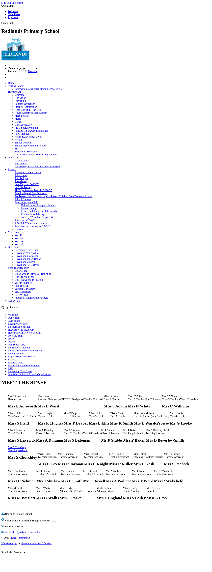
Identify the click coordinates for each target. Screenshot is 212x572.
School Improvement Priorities (30, 145)
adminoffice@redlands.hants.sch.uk (23, 532)
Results (18, 139)
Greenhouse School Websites (36, 543)
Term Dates (14, 14)
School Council (23, 142)
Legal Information (20, 537)
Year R (18, 235)
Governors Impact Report (28, 258)
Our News (13, 157)
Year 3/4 (19, 241)
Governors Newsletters (27, 264)
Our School (14, 91)
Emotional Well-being (32, 214)
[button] (15, 23)
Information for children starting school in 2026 (39, 88)
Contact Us (14, 300)
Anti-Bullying (22, 178)
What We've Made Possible (29, 279)
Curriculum (20, 100)
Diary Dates (21, 160)
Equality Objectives (25, 103)
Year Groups (14, 232)
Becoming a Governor (26, 250)
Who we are (21, 270)
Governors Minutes (25, 261)
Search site (7, 552)
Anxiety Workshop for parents (37, 217)
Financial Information (26, 106)
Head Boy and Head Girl (28, 109)
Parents (12, 169)
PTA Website (21, 294)
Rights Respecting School (28, 136)
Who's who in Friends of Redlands (33, 273)
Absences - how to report (28, 172)
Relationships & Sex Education (31, 193)
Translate (32, 71)
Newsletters (21, 163)
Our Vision (20, 97)
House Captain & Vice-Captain (31, 112)
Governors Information (27, 256)
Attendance (20, 181)
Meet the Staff (22, 115)
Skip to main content (12, 2)
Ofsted (18, 121)
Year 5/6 (19, 244)
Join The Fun (21, 285)
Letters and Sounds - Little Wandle (39, 211)
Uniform (19, 229)
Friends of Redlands (18, 267)
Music (18, 118)
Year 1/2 (19, 238)
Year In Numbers (23, 282)
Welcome (13, 11)
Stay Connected (23, 291)
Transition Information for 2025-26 (33, 226)
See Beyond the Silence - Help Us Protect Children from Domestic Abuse (53, 196)
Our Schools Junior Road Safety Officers (36, 154)
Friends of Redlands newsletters (31, 297)
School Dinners (23, 199)
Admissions (21, 175)
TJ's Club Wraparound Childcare (32, 223)
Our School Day (23, 124)
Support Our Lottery (25, 288)
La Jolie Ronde (22, 187)
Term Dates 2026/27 (25, 220)
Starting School (16, 86)
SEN (17, 148)
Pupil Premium (22, 133)
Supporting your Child (26, 202)
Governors (13, 247)
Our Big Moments (24, 276)
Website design (9, 543)
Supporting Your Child (26, 151)
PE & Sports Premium (26, 127)
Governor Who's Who (26, 253)
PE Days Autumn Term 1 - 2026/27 (33, 190)
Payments (13, 17)
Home (11, 83)
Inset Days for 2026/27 (27, 184)
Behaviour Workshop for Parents (38, 205)
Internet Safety (28, 208)
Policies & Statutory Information (31, 130)
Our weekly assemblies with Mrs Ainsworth (37, 166)
